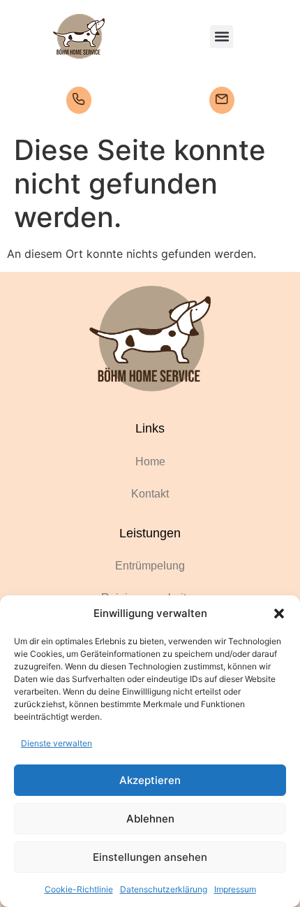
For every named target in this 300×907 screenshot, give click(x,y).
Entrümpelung (150, 566)
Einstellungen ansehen (150, 857)
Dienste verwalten (56, 743)
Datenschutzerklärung (163, 889)
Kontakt (150, 494)
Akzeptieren (150, 780)
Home (150, 461)
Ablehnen (150, 818)
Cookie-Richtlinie (79, 889)
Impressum (235, 889)
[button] (279, 614)
